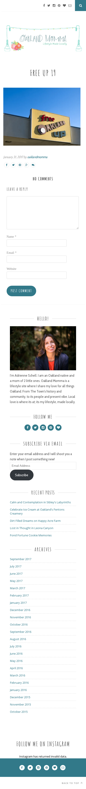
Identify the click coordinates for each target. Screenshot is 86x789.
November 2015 (20, 704)
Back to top (71, 783)
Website (11, 268)
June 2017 (16, 574)
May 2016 (16, 661)
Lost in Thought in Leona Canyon (31, 528)
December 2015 (20, 697)
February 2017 (19, 595)
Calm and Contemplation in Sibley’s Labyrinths (40, 502)
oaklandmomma (37, 157)
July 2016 (15, 646)
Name (11, 236)
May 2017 (16, 581)
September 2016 (20, 632)
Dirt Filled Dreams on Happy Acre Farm (35, 521)
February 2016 (19, 683)
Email (12, 252)
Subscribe (21, 475)
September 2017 (20, 559)
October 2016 (19, 624)
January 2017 (18, 603)
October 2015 (19, 712)
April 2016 (16, 668)
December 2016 (20, 610)
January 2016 (18, 690)
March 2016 (17, 675)
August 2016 (18, 639)
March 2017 (17, 588)
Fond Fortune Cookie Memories (31, 535)
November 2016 (20, 617)
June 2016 (16, 654)
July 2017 (15, 566)
